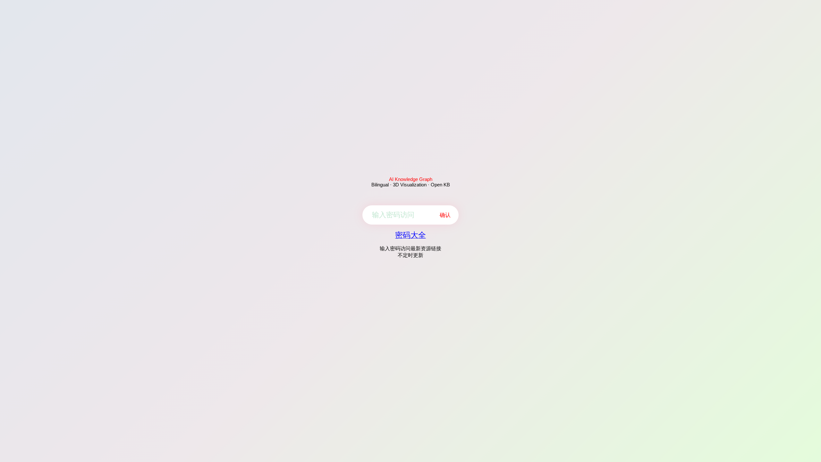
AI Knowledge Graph (410, 179)
